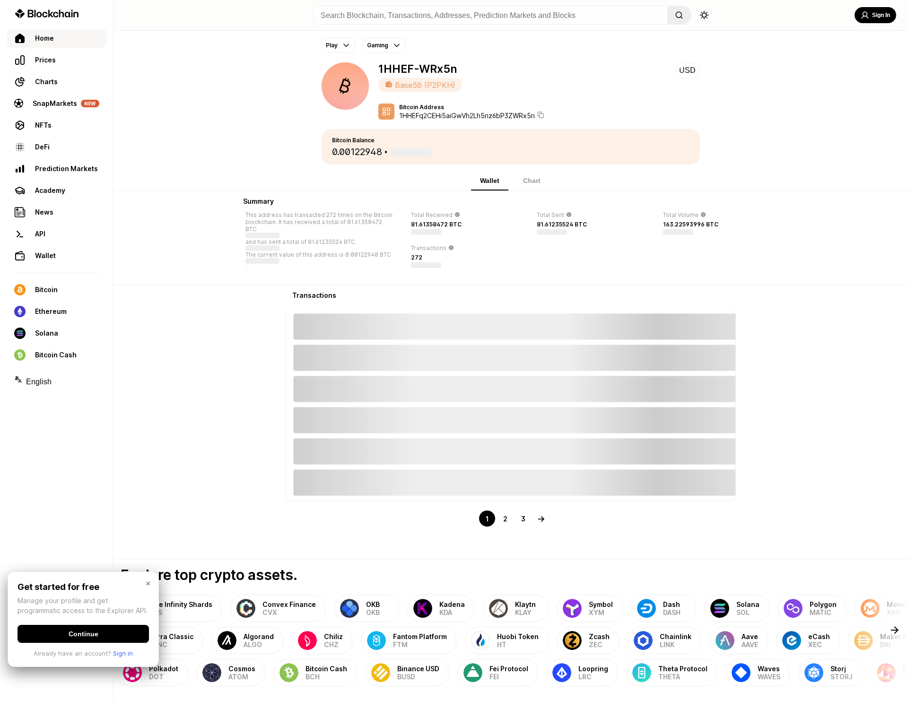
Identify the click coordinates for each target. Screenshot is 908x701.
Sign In (881, 15)
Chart (532, 180)
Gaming (377, 45)
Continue (83, 634)
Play (332, 45)
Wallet (489, 180)
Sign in (123, 653)
